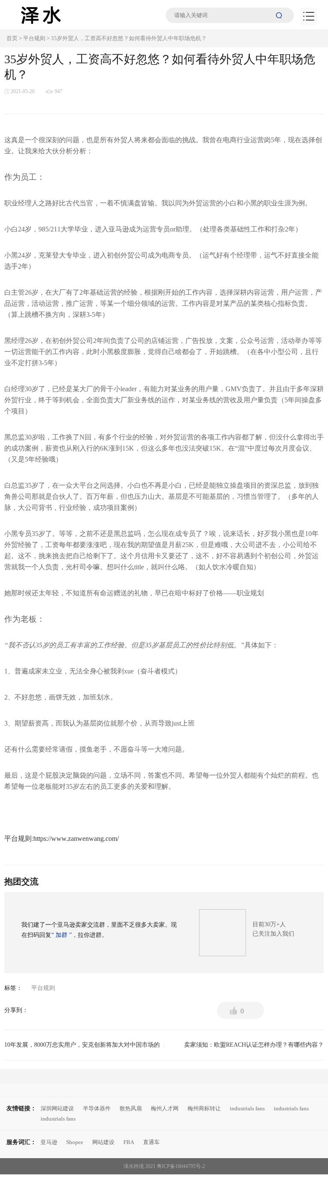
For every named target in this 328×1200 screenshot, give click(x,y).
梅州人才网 (165, 1108)
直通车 (151, 1142)
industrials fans (247, 1108)
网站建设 (103, 1142)
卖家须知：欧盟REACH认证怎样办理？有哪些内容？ (247, 1048)
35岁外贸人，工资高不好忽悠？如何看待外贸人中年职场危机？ (129, 38)
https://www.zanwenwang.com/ (76, 838)
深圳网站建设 (57, 1108)
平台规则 (34, 38)
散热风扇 (131, 1108)
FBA (128, 1142)
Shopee (74, 1142)
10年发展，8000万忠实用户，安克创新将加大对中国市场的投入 (82, 1048)
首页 (12, 38)
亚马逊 (49, 1142)
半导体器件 (97, 1108)
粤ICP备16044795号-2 (181, 1166)
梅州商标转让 (204, 1108)
